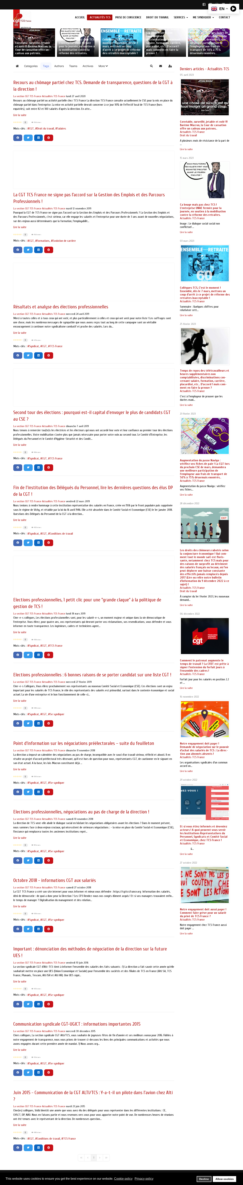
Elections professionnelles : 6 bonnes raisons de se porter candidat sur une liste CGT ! (92, 675)
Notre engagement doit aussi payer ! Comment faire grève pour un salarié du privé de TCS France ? (203, 913)
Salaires (61, 128)
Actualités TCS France (53, 96)
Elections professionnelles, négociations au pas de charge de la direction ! (81, 812)
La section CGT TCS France (27, 96)
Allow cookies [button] (224, 1178)
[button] (103, 66)
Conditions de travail (61, 533)
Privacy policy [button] (144, 1178)
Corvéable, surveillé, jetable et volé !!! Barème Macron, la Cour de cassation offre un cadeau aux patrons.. (204, 125)
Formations (43, 240)
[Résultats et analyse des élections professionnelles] (93, 282)
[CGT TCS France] (38, 18)
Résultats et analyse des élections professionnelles (60, 307)
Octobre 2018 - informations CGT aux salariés (54, 880)
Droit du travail (45, 128)
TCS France (56, 346)
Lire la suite (19, 115)
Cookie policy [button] (123, 1178)
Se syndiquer (57, 714)
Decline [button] (204, 1178)
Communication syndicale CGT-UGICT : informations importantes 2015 (76, 1024)
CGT (31, 128)
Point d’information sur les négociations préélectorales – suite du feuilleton (83, 743)
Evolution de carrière (64, 240)
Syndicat (34, 346)
